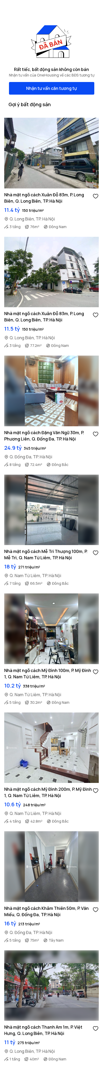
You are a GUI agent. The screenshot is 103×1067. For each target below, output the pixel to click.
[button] (95, 196)
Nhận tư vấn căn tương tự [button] (51, 88)
